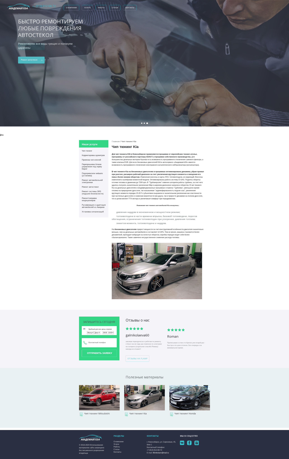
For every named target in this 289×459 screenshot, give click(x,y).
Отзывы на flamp (137, 358)
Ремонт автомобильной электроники (92, 181)
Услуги (87, 8)
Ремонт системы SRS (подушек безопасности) (93, 192)
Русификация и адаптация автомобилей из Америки (94, 206)
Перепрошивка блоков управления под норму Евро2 (92, 166)
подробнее (25, 46)
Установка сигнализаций (93, 212)
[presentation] (84, 329)
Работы (101, 8)
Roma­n (172, 336)
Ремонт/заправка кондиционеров (89, 199)
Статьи (115, 8)
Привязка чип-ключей (91, 160)
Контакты (130, 8)
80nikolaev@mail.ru (161, 453)
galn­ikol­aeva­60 (137, 335)
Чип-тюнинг (87, 151)
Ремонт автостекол (90, 187)
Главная (116, 141)
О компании (71, 8)
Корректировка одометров (93, 155)
